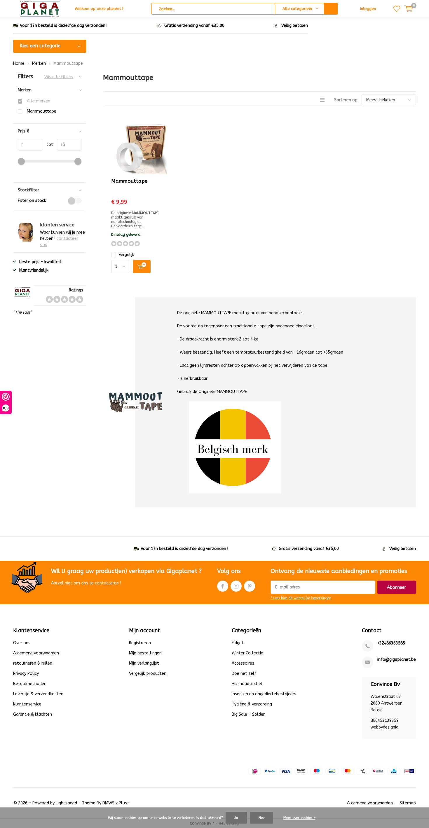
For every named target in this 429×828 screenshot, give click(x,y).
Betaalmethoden (29, 683)
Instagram (236, 586)
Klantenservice (27, 704)
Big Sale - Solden (249, 714)
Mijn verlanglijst (144, 663)
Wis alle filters (58, 76)
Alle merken (38, 101)
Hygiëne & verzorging (252, 704)
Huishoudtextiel (247, 683)
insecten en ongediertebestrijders (264, 693)
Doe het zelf (244, 673)
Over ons (21, 642)
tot (47, 144)
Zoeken (331, 9)
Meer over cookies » (299, 818)
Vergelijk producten (147, 673)
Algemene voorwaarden (36, 653)
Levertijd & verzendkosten (38, 693)
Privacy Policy (26, 673)
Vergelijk (126, 254)
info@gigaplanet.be (396, 659)
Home (19, 63)
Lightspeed (66, 803)
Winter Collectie (247, 653)
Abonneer (396, 587)
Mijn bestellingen (145, 653)
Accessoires (243, 663)
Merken (39, 63)
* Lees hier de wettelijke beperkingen (301, 598)
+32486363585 (391, 643)
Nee (261, 818)
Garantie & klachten (32, 714)
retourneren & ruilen (32, 663)
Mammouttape (129, 181)
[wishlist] (396, 9)
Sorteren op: (346, 99)
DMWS (108, 803)
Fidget (238, 642)
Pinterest (249, 586)
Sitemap (408, 803)
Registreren (140, 642)
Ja (236, 818)
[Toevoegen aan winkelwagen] (142, 266)
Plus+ (124, 803)
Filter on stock (32, 200)
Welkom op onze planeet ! (99, 8)
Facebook (222, 586)
